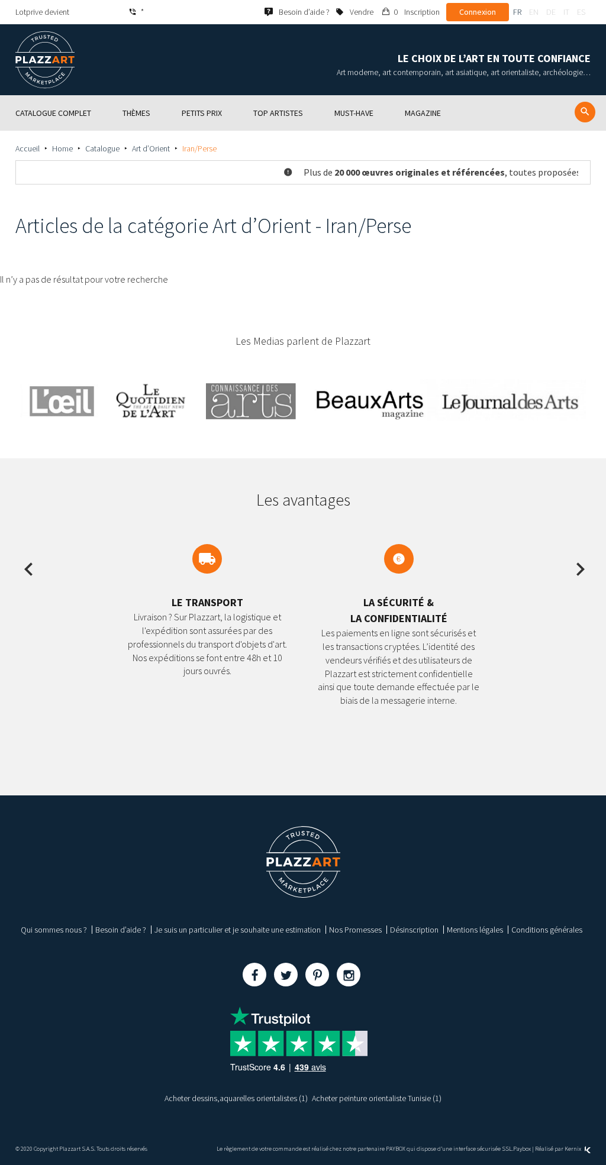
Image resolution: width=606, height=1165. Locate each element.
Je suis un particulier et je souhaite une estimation (237, 929)
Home (62, 148)
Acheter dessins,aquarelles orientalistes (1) (236, 1098)
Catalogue (102, 148)
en (534, 12)
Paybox (522, 1149)
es (581, 12)
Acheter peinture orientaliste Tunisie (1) (376, 1098)
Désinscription (414, 929)
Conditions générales (546, 929)
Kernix (573, 1149)
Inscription (422, 12)
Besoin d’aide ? (120, 929)
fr (517, 12)
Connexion (477, 12)
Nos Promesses (355, 929)
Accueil (27, 148)
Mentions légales (475, 929)
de (551, 12)
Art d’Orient (151, 148)
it (566, 12)
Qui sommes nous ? (54, 929)
